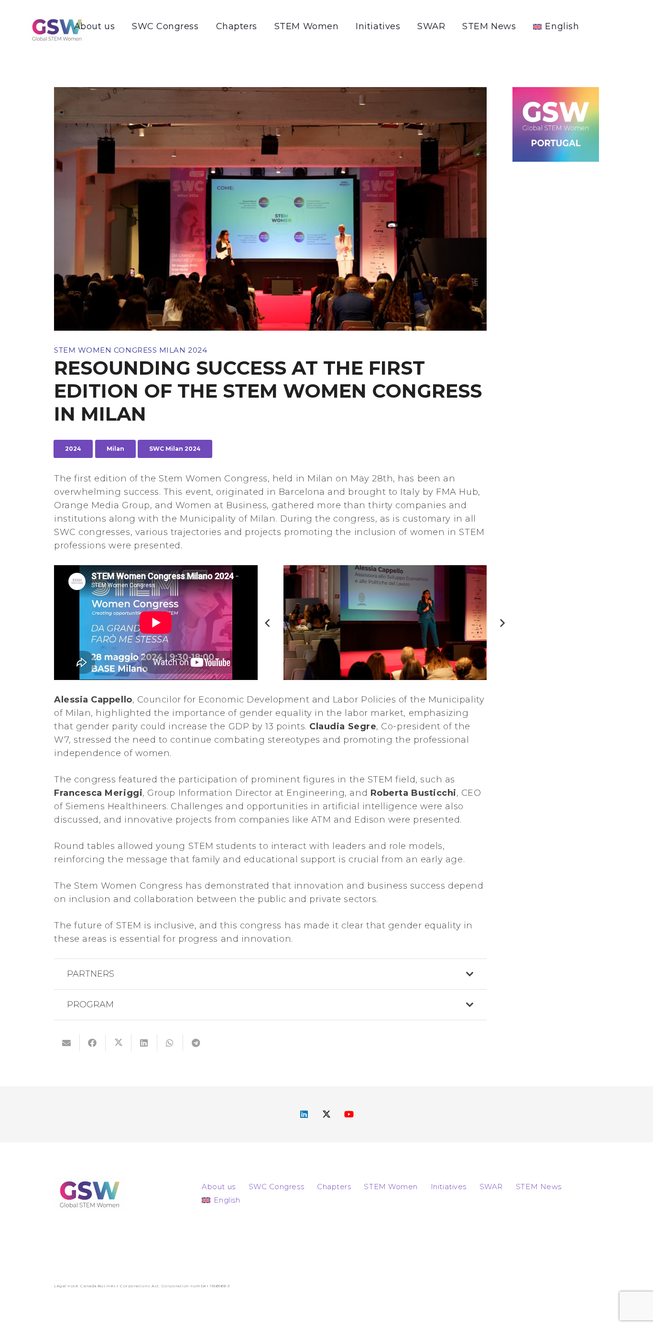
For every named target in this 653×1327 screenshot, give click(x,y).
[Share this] (93, 1042)
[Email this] (67, 1042)
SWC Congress (276, 1186)
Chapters (334, 1186)
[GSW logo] (57, 29)
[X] (326, 1114)
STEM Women (390, 1186)
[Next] (502, 623)
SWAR (491, 1186)
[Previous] (268, 623)
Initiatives (449, 1186)
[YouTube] (349, 1114)
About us (218, 1186)
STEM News (539, 1186)
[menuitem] (221, 1199)
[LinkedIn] (304, 1114)
